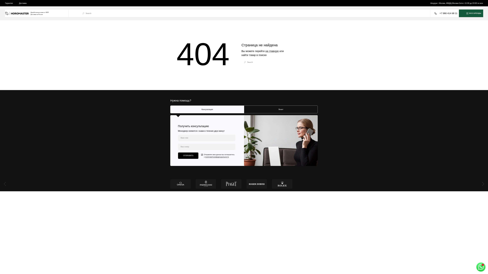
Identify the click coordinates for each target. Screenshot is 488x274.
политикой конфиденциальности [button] (217, 157)
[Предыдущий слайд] (5, 184)
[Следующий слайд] (483, 184)
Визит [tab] (281, 109)
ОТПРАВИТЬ (188, 156)
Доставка (23, 3)
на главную (272, 51)
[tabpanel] (244, 140)
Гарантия (9, 3)
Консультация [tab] (207, 109)
